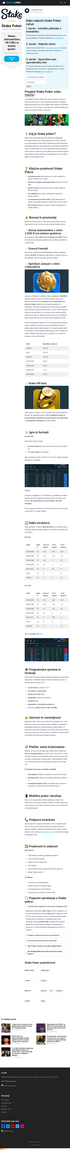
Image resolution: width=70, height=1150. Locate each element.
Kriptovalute (45, 970)
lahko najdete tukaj (57, 38)
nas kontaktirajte (47, 71)
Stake (43, 1001)
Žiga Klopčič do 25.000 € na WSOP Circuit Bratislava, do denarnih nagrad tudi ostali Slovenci (56, 1027)
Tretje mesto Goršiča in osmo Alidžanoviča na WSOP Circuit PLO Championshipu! (22, 1026)
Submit (29, 86)
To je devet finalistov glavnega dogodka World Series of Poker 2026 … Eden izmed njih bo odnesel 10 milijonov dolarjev (22, 1051)
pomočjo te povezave (53, 48)
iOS (51, 991)
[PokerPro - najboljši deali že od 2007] (11, 2)
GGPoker (4, 1112)
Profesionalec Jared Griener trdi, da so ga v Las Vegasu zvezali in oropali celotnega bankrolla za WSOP (57, 1038)
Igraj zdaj (12, 58)
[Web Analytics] (3, 1149)
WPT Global (5, 1100)
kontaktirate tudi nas (47, 832)
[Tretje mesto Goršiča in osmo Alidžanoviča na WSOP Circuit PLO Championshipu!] (5, 1032)
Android (43, 991)
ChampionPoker (6, 1103)
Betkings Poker (6, 1109)
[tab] (47, 918)
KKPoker (4, 1106)
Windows (59, 991)
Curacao (43, 980)
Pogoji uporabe (35, 1145)
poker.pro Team (37, 10)
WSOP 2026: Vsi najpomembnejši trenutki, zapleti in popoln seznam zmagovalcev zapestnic (20, 1038)
